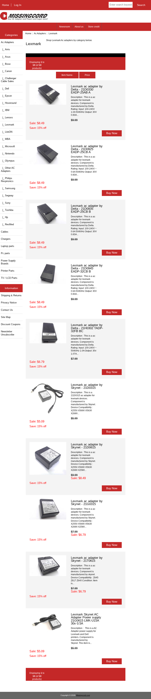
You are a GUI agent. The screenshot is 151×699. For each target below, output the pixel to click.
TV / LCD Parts (9, 278)
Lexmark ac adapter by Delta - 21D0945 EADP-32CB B (87, 268)
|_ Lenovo (7, 117)
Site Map (5, 317)
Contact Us (7, 310)
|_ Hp (4, 217)
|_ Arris (5, 49)
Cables (4, 231)
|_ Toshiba (7, 210)
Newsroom (64, 26)
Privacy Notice (9, 302)
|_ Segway (7, 195)
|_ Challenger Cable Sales (8, 80)
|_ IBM (5, 110)
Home (5, 4)
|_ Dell (5, 88)
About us (79, 26)
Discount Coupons (10, 324)
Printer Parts (7, 270)
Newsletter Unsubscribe (7, 333)
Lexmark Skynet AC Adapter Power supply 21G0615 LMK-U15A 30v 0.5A (86, 619)
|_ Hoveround (8, 103)
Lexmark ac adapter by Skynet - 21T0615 (87, 559)
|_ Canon (6, 71)
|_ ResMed (7, 224)
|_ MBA (5, 139)
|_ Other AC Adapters (8, 169)
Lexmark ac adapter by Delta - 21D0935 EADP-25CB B (87, 208)
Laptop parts (7, 246)
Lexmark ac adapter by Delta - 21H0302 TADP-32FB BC (87, 328)
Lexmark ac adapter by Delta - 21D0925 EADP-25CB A (87, 149)
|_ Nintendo (7, 153)
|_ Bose (5, 64)
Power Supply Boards (8, 262)
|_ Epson (6, 95)
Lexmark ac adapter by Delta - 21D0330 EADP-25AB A (87, 89)
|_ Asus (5, 56)
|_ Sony (5, 202)
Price (87, 75)
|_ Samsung (8, 188)
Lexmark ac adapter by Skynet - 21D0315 (87, 386)
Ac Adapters (40, 33)
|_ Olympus (8, 160)
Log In (17, 4)
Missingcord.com (83, 695)
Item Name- (67, 75)
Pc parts (5, 253)
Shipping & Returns (11, 295)
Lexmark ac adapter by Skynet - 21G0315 (87, 502)
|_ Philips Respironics (7, 180)
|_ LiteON (6, 131)
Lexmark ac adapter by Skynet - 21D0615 (87, 446)
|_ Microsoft (8, 146)
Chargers (5, 239)
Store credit (93, 26)
